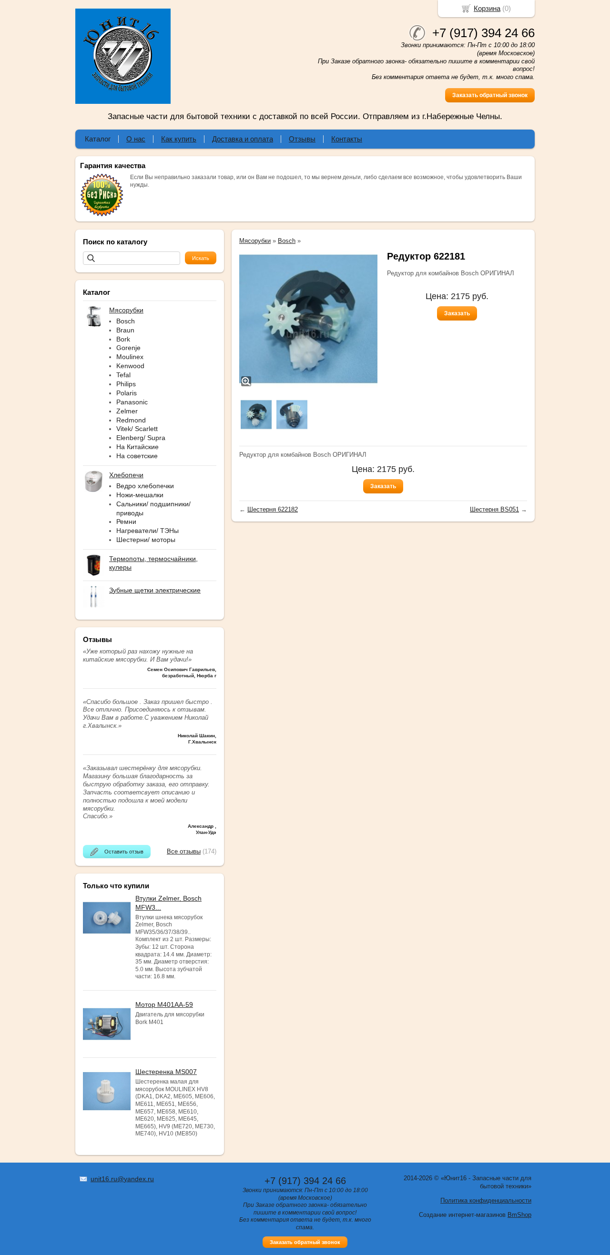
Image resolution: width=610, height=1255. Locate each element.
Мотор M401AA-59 (164, 1004)
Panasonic (132, 402)
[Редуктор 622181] (308, 319)
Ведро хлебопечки (145, 486)
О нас (135, 139)
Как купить (178, 139)
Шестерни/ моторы (145, 539)
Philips (126, 384)
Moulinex (129, 357)
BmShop (519, 1214)
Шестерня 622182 (272, 509)
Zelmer (127, 411)
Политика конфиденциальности (485, 1200)
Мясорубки (255, 240)
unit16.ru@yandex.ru (122, 1179)
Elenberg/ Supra (140, 438)
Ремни (126, 521)
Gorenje (128, 347)
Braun (125, 330)
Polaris (126, 393)
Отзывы (302, 139)
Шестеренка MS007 (166, 1071)
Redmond (131, 420)
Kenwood (130, 366)
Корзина (487, 8)
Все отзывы (184, 851)
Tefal (123, 375)
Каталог (98, 139)
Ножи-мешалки (139, 495)
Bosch (125, 321)
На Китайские (137, 447)
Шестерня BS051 (494, 509)
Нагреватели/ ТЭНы (147, 530)
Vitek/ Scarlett (137, 428)
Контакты (346, 139)
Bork (123, 339)
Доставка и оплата (242, 139)
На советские (137, 456)
